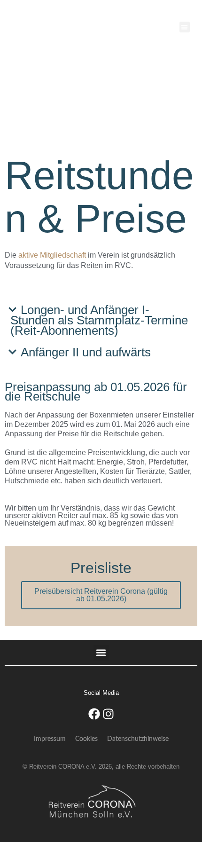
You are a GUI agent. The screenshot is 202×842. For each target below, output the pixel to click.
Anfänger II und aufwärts (86, 352)
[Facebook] (94, 714)
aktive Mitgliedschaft (52, 255)
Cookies (86, 739)
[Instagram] (108, 714)
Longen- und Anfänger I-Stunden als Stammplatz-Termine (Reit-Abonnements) (99, 320)
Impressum (50, 739)
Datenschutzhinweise (138, 739)
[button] (184, 27)
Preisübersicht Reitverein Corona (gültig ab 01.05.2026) (101, 595)
